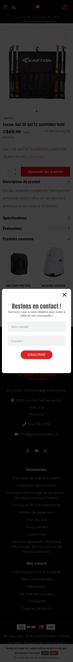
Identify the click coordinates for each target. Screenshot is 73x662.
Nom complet (19, 326)
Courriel (17, 341)
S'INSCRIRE (37, 354)
